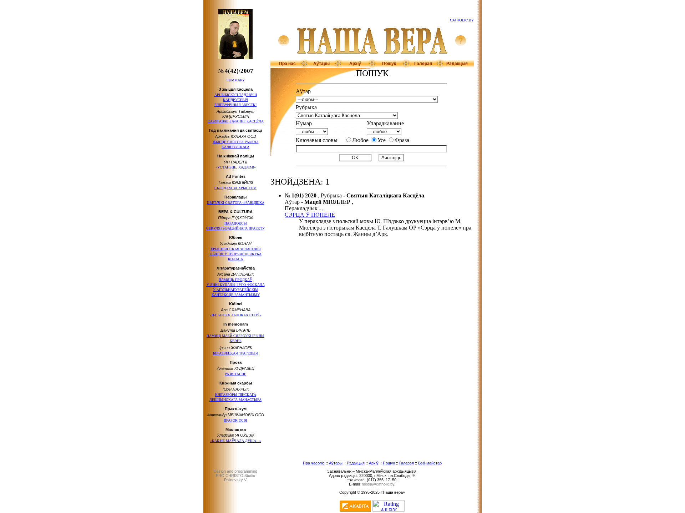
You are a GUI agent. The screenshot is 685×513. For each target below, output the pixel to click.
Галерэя (423, 63)
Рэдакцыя (457, 63)
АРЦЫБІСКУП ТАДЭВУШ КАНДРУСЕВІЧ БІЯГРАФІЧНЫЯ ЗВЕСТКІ (235, 100)
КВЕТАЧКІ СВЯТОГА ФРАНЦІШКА (235, 203)
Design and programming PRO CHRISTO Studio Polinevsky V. (235, 475)
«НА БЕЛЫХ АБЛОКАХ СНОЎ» (235, 315)
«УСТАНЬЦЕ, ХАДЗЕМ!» (235, 167)
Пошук (389, 63)
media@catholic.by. (378, 484)
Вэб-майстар (430, 463)
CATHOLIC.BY (462, 20)
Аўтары (321, 63)
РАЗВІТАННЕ (235, 374)
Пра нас (287, 63)
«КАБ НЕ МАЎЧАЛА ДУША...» (235, 441)
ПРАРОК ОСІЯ (235, 420)
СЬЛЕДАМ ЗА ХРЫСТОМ (235, 188)
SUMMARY (236, 80)
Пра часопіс (314, 463)
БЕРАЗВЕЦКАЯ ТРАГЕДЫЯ (235, 353)
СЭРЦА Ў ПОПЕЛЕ (310, 215)
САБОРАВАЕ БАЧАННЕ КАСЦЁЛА (236, 121)
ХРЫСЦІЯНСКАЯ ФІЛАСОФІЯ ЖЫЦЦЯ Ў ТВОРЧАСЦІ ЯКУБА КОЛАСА (235, 254)
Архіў (355, 63)
